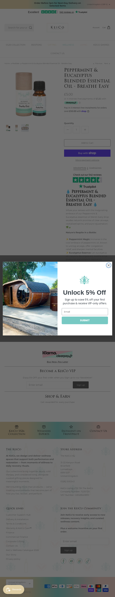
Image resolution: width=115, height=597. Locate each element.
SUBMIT (85, 320)
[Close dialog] (108, 265)
